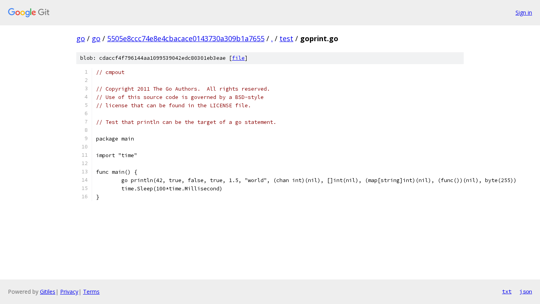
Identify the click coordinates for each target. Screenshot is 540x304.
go (80, 38)
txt (507, 291)
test (286, 38)
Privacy (69, 291)
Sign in (523, 12)
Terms (91, 291)
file (238, 58)
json (525, 291)
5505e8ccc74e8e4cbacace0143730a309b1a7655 (185, 38)
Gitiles (47, 291)
